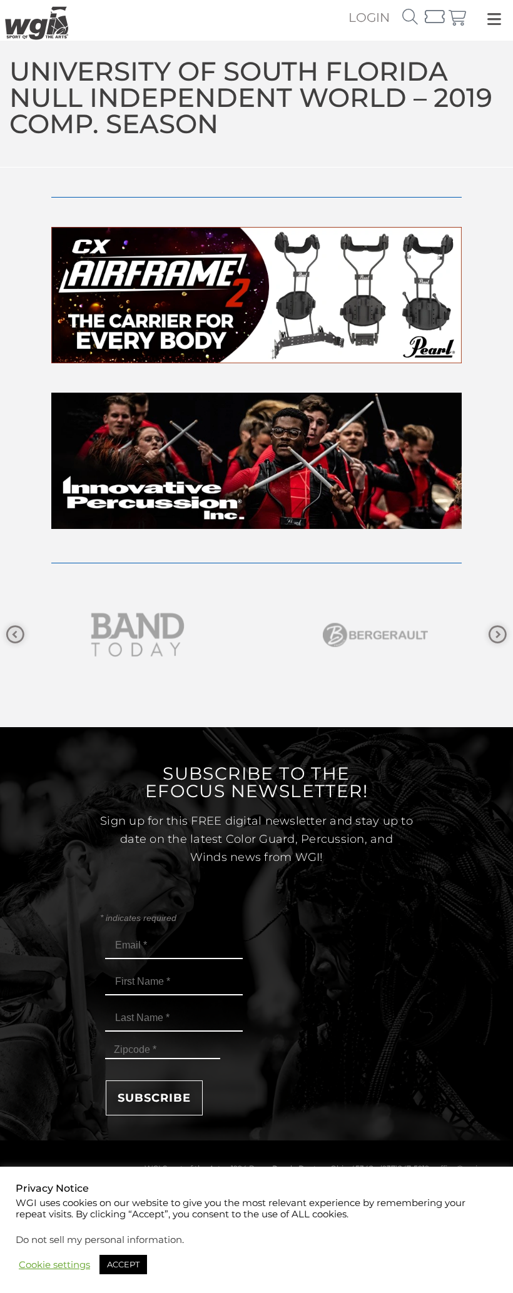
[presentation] (15, 635)
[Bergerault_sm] (157, 635)
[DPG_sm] (395, 635)
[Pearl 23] (256, 360)
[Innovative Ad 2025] (256, 525)
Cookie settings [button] (54, 1264)
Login (369, 17)
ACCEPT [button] (123, 1264)
